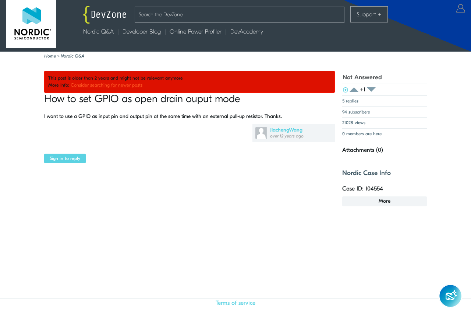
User (460, 8)
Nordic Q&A (98, 31)
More (384, 201)
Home (50, 56)
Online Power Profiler (196, 31)
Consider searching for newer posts (106, 85)
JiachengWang (286, 130)
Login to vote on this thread (356, 90)
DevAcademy (246, 31)
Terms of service (235, 303)
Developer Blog (142, 31)
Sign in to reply (65, 158)
